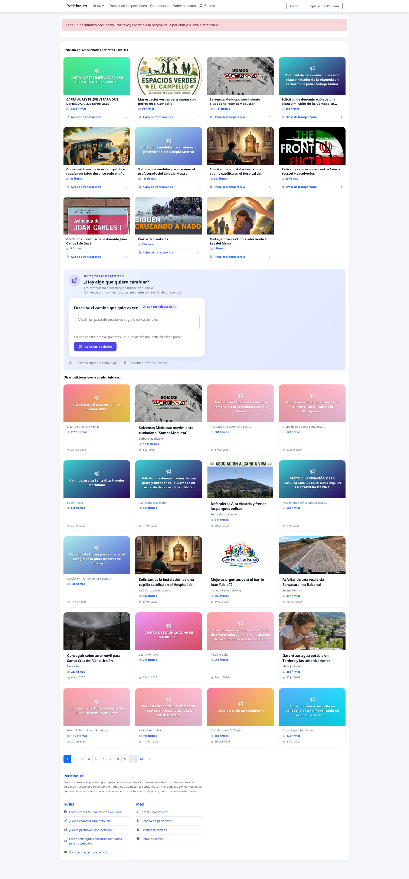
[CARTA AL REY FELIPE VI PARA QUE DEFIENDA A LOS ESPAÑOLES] (96, 89)
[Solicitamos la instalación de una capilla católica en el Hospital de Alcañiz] (240, 159)
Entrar (294, 6)
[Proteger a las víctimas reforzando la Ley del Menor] (240, 229)
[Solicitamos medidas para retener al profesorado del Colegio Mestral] (168, 159)
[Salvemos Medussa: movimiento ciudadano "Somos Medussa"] (240, 89)
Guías (68, 804)
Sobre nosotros (184, 6)
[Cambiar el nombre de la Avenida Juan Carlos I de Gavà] (96, 229)
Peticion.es (76, 6)
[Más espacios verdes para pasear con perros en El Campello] (168, 89)
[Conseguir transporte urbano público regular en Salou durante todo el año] (96, 159)
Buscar (209, 6)
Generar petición (98, 346)
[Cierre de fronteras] (168, 227)
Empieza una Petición (323, 6)
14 (141, 759)
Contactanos (159, 6)
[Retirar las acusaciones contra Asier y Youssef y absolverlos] (312, 159)
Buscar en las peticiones (128, 6)
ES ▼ (101, 5)
